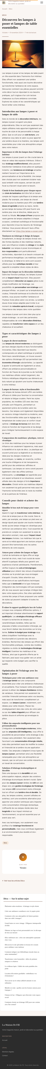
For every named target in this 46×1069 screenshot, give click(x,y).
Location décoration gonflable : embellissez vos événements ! (21, 975)
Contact (5, 1055)
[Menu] (42, 2)
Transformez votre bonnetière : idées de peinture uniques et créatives (21, 960)
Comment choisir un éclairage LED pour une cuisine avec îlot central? (22, 1003)
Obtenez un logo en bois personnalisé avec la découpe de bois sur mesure (23, 931)
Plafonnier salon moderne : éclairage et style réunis (22, 906)
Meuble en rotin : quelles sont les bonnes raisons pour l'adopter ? (23, 989)
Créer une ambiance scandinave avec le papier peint (22, 911)
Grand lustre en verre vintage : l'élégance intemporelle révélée (23, 924)
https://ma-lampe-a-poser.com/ (29, 231)
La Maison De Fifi (11, 1025)
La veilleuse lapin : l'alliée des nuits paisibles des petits (21, 967)
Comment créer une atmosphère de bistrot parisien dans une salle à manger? (21, 917)
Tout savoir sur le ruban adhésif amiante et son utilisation (20, 982)
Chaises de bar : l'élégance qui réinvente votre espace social (22, 996)
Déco (10, 9)
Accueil (4, 9)
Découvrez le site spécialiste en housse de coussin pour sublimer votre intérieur (21, 946)
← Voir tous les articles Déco (13, 881)
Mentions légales (8, 1052)
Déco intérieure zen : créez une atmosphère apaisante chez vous (22, 939)
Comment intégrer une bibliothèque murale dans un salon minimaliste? (22, 953)
